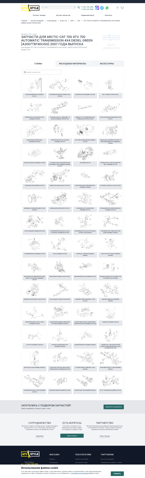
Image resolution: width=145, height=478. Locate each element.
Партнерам (107, 454)
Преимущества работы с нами (111, 462)
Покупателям (83, 454)
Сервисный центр (87, 15)
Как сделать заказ (81, 462)
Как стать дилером (107, 459)
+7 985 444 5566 (87, 9)
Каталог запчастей (63, 15)
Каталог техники (39, 15)
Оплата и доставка (81, 459)
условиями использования (80, 473)
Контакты (108, 15)
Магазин (54, 454)
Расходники (54, 462)
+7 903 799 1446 (87, 7)
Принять (117, 473)
